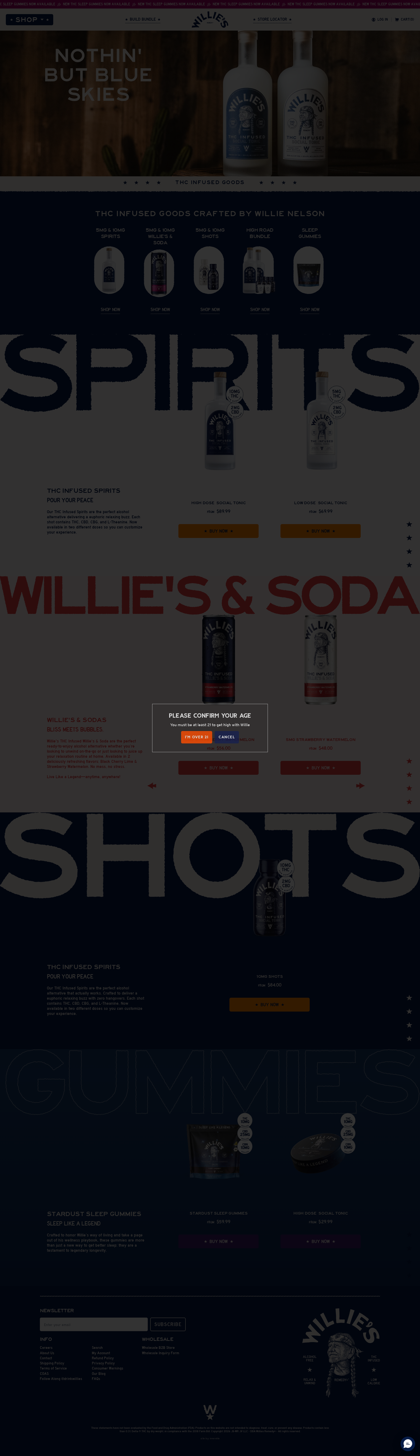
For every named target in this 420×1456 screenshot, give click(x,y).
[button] (408, 1444)
